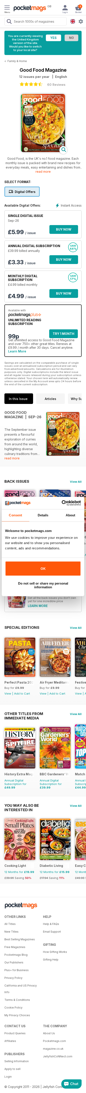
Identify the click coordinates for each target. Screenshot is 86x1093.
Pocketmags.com (54, 1041)
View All (76, 481)
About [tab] (70, 515)
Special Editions (21, 627)
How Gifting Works (55, 952)
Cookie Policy (13, 1007)
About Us (49, 1033)
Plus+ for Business (16, 970)
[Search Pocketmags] (9, 22)
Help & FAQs (51, 924)
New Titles (11, 931)
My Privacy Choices (17, 1015)
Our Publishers (13, 962)
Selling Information (16, 1061)
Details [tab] (43, 515)
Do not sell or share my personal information (43, 585)
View (7, 693)
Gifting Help (50, 959)
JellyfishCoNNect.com (57, 1056)
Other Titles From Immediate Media (23, 714)
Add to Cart (22, 693)
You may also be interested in (21, 805)
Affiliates (10, 1041)
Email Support (52, 931)
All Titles (10, 924)
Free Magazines (14, 947)
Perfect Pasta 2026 (19, 682)
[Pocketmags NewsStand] (28, 8)
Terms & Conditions (17, 999)
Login (8, 1076)
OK (43, 568)
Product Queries (15, 1033)
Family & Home (17, 61)
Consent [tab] (15, 515)
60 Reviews (56, 84)
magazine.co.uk (53, 1048)
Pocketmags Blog (16, 954)
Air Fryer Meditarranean (54, 682)
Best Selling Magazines (19, 939)
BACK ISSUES (16, 481)
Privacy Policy (13, 977)
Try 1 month (63, 334)
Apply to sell (12, 1069)
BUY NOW (63, 229)
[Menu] (7, 8)
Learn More (17, 351)
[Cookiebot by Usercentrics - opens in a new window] (62, 503)
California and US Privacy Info (20, 989)
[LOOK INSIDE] (43, 151)
